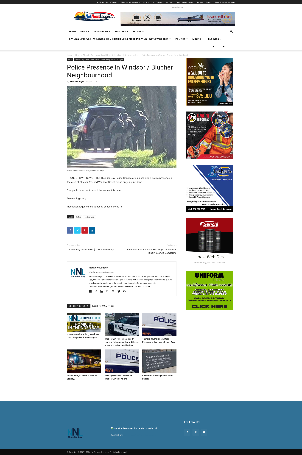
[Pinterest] (84, 230)
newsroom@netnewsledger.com (140, 434)
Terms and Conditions (185, 2)
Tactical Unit (89, 217)
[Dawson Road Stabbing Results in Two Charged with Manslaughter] (84, 322)
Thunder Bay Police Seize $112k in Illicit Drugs (90, 249)
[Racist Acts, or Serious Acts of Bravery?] (84, 361)
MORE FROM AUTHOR (103, 306)
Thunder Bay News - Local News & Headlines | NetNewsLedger (111, 55)
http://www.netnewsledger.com (102, 272)
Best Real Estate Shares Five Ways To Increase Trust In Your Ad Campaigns (151, 251)
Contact (209, 2)
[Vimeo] (119, 291)
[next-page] (74, 385)
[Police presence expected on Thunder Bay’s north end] (122, 361)
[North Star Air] (177, 19)
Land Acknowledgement (225, 2)
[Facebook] (213, 46)
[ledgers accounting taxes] (209, 188)
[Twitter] (219, 46)
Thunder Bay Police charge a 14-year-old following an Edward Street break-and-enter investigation (122, 342)
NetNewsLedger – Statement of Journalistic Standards (118, 2)
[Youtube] (224, 46)
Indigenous (101, 31)
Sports (137, 31)
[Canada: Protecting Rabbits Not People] (159, 361)
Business (213, 38)
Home (72, 31)
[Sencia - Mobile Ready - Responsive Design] (209, 241)
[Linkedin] (92, 230)
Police (78, 217)
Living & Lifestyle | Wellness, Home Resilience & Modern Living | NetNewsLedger (118, 38)
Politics (180, 38)
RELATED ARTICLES (79, 306)
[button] (231, 31)
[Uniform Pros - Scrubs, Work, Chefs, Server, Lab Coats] (209, 290)
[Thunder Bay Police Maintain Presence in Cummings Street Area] (159, 324)
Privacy (200, 2)
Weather (120, 31)
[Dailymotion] (91, 291)
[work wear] (209, 135)
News (83, 31)
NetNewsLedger (77, 81)
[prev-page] (69, 385)
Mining (196, 38)
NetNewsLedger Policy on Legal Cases (158, 2)
